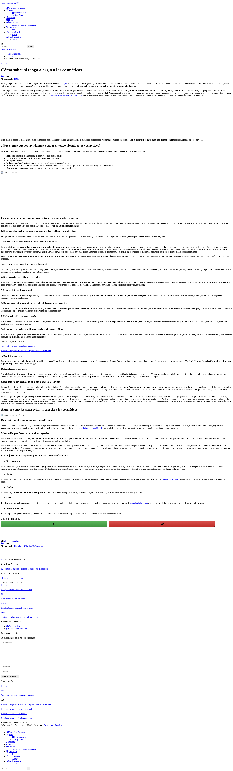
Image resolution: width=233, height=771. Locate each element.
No (162, 523)
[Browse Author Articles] (6, 557)
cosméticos (15, 541)
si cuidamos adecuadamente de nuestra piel (64, 95)
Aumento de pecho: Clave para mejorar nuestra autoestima (26, 350)
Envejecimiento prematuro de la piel (16, 709)
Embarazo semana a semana (24, 25)
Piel (2, 594)
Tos (13, 30)
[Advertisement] (82, 117)
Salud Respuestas (8, 3)
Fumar (14, 34)
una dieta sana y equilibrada (91, 428)
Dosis (14, 39)
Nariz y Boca (17, 15)
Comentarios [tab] (14, 626)
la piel (64, 83)
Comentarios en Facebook (19, 628)
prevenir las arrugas (169, 479)
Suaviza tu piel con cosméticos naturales (18, 346)
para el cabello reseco (139, 503)
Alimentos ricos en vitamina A (14, 713)
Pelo (3, 612)
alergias (7, 541)
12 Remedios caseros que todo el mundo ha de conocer (24, 569)
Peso (11, 20)
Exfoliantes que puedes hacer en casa (17, 718)
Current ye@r (7, 681)
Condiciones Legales (53, 725)
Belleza (11, 17)
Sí (54, 523)
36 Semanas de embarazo (12, 578)
